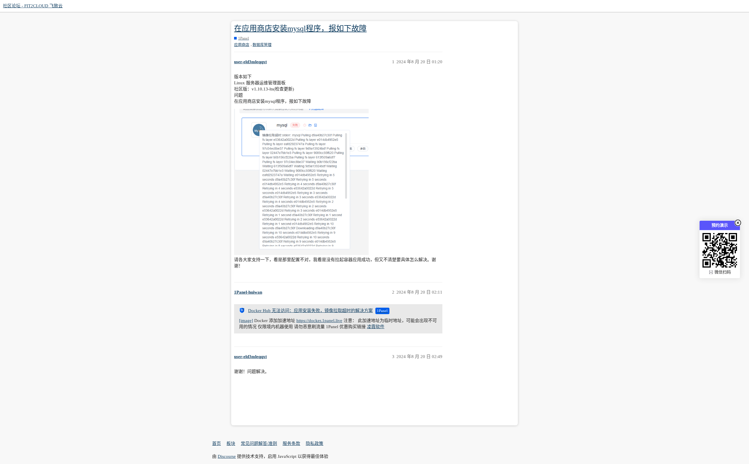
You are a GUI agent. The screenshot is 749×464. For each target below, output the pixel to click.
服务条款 (291, 443)
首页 (216, 443)
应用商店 (241, 44)
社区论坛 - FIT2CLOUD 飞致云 (33, 6)
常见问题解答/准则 (259, 443)
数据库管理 (262, 44)
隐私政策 (314, 443)
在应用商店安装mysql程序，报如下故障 (300, 28)
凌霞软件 (375, 326)
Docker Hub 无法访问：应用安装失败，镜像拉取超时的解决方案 (310, 310)
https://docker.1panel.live (319, 320)
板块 (230, 443)
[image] (246, 320)
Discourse (227, 456)
